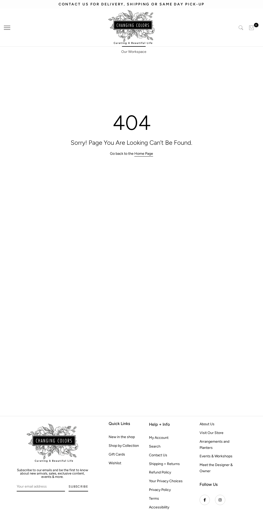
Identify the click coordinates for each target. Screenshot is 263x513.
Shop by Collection (124, 445)
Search (155, 446)
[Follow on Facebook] (205, 500)
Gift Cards (117, 454)
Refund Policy (160, 472)
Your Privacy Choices (166, 481)
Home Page (143, 153)
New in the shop (122, 437)
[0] (251, 28)
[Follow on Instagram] (220, 500)
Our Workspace (133, 52)
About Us (207, 424)
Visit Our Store (211, 433)
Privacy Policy (160, 490)
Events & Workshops (216, 456)
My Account (158, 437)
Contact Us (158, 455)
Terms (154, 498)
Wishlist (115, 463)
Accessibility (159, 507)
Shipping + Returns (164, 464)
